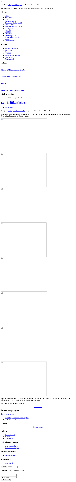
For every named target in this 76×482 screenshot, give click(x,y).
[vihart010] (38, 427)
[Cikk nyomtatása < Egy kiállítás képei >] (9, 107)
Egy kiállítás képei (13, 102)
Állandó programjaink (8, 414)
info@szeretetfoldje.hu (15, 5)
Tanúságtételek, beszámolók (16, 111)
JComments (38, 407)
